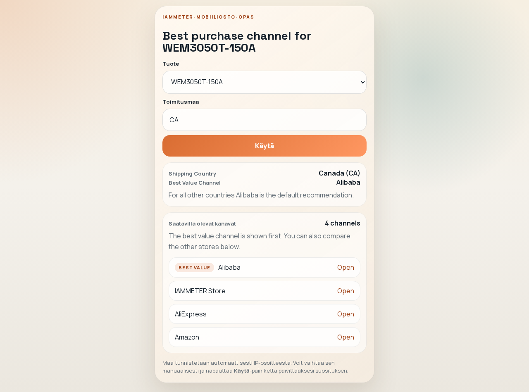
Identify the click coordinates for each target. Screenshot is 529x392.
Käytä (264, 145)
